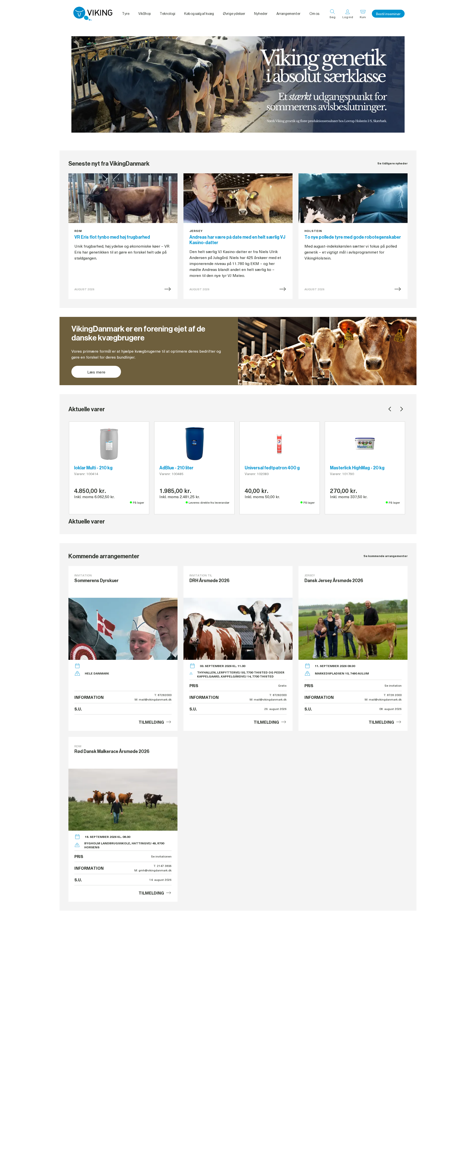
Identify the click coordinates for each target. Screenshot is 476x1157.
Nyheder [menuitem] (261, 13)
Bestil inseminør (388, 13)
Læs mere (96, 372)
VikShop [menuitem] (144, 13)
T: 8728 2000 (393, 695)
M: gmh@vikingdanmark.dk (153, 870)
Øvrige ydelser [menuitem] (234, 13)
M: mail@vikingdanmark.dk (153, 699)
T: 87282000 (163, 695)
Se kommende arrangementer (385, 556)
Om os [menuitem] (314, 13)
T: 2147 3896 (163, 865)
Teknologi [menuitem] (167, 13)
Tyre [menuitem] (125, 13)
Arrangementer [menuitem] (288, 13)
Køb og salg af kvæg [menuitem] (199, 13)
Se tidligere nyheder (392, 163)
